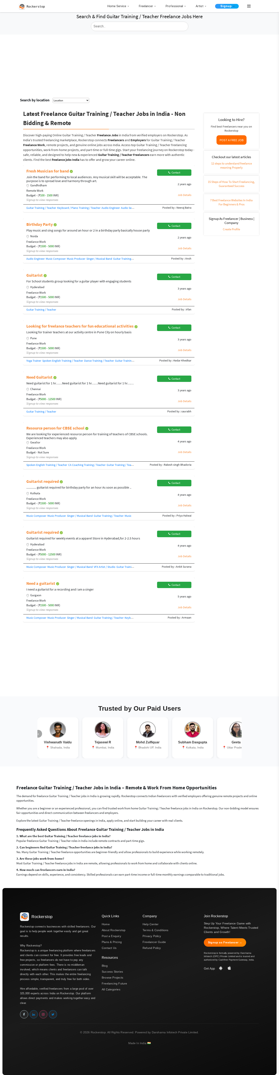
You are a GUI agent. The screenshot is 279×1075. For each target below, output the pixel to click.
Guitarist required (43, 481)
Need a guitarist (41, 583)
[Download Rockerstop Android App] (221, 968)
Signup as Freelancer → (225, 942)
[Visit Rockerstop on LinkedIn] (34, 1014)
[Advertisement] (139, 65)
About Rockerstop (113, 930)
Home (106, 924)
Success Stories (112, 971)
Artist (199, 6)
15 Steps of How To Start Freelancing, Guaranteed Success (231, 184)
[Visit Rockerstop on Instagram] (43, 1014)
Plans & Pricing (112, 942)
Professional (174, 6)
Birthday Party (40, 224)
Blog (105, 965)
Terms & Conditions (156, 930)
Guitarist (35, 275)
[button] (247, 6)
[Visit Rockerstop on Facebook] (24, 1014)
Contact (175, 172)
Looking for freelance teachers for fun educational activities (80, 326)
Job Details (184, 195)
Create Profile (231, 229)
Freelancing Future (114, 983)
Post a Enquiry (111, 936)
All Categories (111, 989)
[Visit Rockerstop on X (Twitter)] (53, 1014)
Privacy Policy (152, 936)
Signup (226, 6)
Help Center (150, 924)
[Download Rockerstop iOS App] (229, 968)
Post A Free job (231, 140)
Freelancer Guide (154, 942)
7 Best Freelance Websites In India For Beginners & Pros (231, 202)
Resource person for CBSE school (55, 428)
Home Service (116, 6)
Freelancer (146, 6)
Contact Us (109, 948)
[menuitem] (119, 6)
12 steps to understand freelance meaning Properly (231, 165)
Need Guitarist (39, 377)
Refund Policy (152, 948)
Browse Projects (112, 977)
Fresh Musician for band (48, 170)
